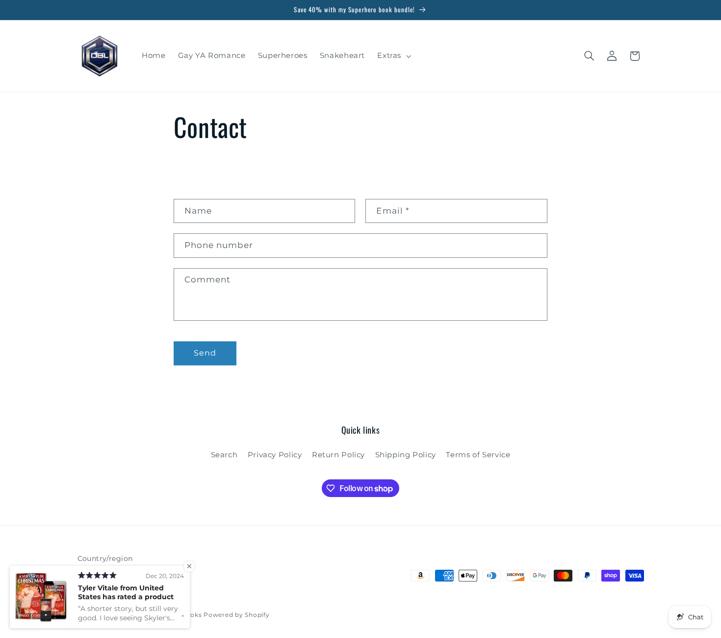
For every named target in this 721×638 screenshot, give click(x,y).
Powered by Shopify (236, 614)
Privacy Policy (275, 454)
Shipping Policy (405, 454)
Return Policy (338, 454)
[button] (393, 56)
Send (205, 353)
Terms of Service (478, 454)
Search (224, 454)
